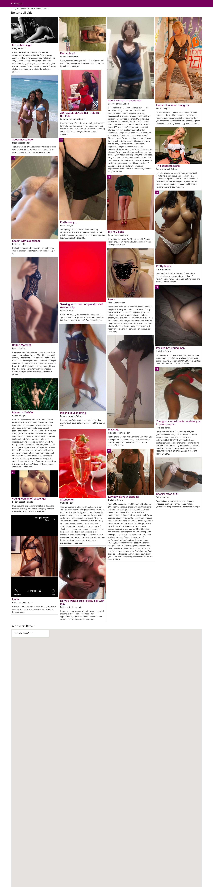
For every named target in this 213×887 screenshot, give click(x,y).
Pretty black (163, 266)
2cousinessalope (22, 139)
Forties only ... (69, 222)
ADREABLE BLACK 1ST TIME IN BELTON (79, 114)
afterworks (67, 499)
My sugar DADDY (22, 412)
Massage (113, 429)
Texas (38, 8)
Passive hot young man (170, 347)
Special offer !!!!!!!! (167, 493)
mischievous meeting (73, 412)
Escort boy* (67, 53)
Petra (111, 299)
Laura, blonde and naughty (172, 105)
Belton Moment (21, 345)
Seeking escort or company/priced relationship (81, 306)
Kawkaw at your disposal (123, 496)
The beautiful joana (168, 165)
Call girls (15, 8)
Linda (15, 599)
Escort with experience (26, 240)
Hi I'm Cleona (116, 231)
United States (27, 8)
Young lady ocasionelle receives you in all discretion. (178, 423)
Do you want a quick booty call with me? (82, 602)
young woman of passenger (29, 498)
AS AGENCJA (17, 3)
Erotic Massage (21, 45)
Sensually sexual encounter (124, 100)
